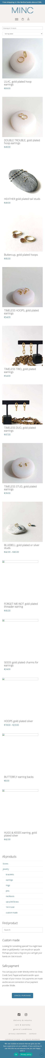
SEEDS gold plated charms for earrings (21, 664)
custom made (12, 912)
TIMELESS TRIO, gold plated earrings (20, 370)
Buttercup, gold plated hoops (21, 254)
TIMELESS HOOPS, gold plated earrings (21, 312)
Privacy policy (26, 1054)
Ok (16, 1054)
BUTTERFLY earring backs (19, 777)
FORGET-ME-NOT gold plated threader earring (21, 605)
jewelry (6, 869)
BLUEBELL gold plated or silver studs (21, 546)
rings (8, 885)
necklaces (10, 896)
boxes (5, 863)
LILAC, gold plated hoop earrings (18, 83)
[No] (42, 1049)
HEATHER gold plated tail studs (22, 199)
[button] (16, 19)
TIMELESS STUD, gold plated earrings (20, 488)
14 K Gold (10, 907)
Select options (22, 537)
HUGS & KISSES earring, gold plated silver (20, 834)
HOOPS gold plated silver (18, 721)
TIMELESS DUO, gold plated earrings (20, 429)
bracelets (10, 874)
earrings (9, 880)
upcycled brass (12, 901)
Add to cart (22, 74)
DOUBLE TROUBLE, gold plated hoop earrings (22, 141)
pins (7, 891)
